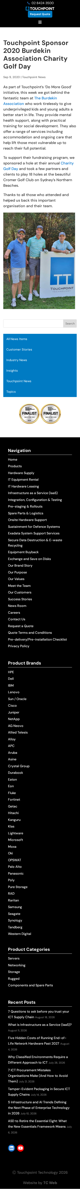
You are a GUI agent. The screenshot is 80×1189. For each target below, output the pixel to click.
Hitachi (13, 813)
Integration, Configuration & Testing (35, 500)
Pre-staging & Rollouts (25, 506)
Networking (16, 965)
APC (11, 746)
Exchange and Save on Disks (29, 559)
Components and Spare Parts (30, 985)
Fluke (12, 793)
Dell (11, 679)
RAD (11, 893)
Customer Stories (19, 349)
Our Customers (19, 592)
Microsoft (15, 840)
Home (12, 459)
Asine (12, 759)
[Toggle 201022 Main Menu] (40, 22)
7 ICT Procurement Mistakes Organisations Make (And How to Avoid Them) (38, 1075)
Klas (11, 826)
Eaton (12, 779)
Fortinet (14, 799)
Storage (14, 972)
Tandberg (15, 927)
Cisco (12, 705)
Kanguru (14, 820)
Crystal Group (19, 766)
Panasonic (16, 873)
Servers (13, 958)
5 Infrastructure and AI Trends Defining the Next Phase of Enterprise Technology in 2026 (39, 1107)
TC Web (50, 1182)
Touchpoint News (18, 381)
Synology (15, 920)
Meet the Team (19, 586)
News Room (17, 606)
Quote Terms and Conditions (30, 632)
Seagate (14, 914)
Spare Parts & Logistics (25, 513)
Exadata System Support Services (33, 533)
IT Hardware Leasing (23, 486)
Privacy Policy (18, 646)
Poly (11, 880)
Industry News (16, 360)
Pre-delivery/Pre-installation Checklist (37, 639)
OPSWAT (14, 860)
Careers (14, 612)
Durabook (15, 772)
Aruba (12, 752)
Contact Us (16, 619)
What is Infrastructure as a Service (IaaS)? (40, 1025)
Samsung (15, 907)
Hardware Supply (21, 473)
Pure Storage (17, 887)
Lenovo (13, 692)
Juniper (13, 712)
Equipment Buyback (23, 552)
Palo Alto (15, 866)
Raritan (13, 900)
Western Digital (19, 934)
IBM (11, 685)
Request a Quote (20, 626)
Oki (10, 853)
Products (15, 466)
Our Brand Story (20, 565)
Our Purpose (17, 572)
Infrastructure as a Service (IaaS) (33, 493)
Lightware (15, 833)
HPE (11, 672)
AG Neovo (15, 726)
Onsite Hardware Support (27, 520)
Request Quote (40, 14)
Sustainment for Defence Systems (34, 526)
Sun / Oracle (17, 699)
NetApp (14, 719)
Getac (12, 806)
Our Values (16, 579)
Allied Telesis (18, 732)
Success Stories (20, 599)
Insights (12, 371)
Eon (11, 786)
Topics (11, 392)
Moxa (12, 846)
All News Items (16, 339)
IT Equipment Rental (23, 479)
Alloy (12, 739)
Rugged (13, 978)
